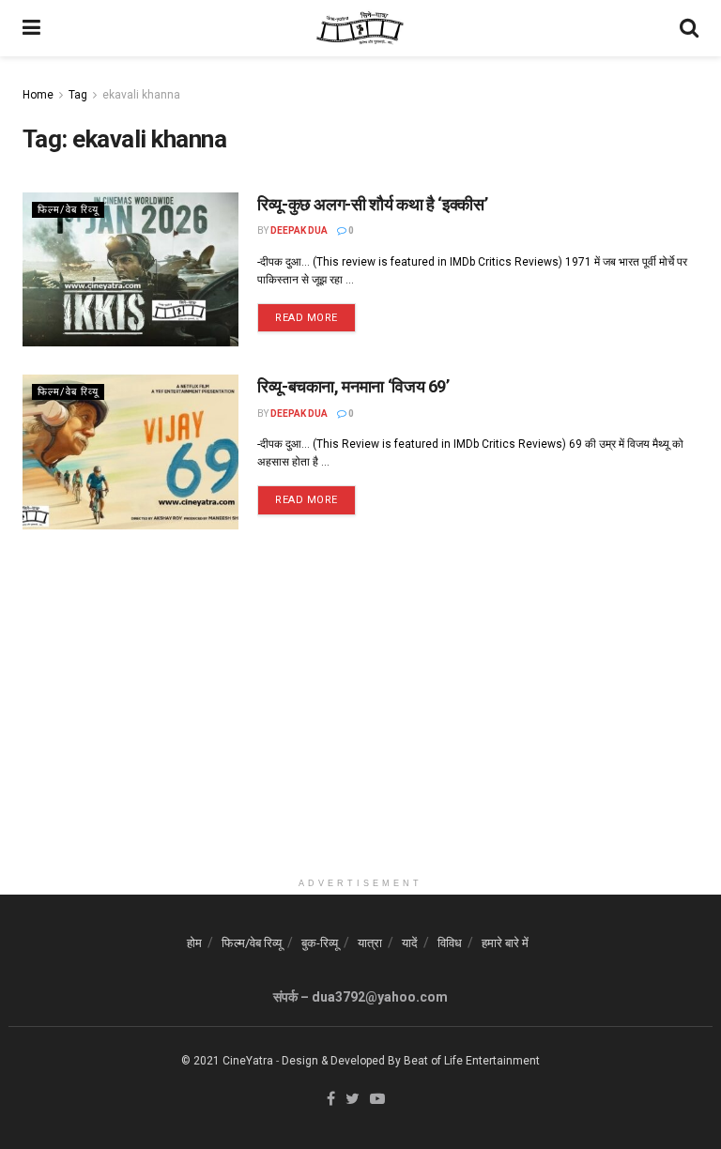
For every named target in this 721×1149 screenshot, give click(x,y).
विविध (449, 943)
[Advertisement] (360, 736)
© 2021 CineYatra (227, 1060)
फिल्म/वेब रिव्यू (68, 210)
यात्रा (370, 943)
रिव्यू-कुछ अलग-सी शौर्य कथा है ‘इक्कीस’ (372, 204)
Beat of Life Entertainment (472, 1060)
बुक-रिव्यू (319, 943)
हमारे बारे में (505, 943)
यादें (410, 943)
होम (194, 943)
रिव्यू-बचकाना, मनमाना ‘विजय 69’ (353, 386)
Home (38, 94)
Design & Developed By (341, 1060)
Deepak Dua (299, 230)
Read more (306, 318)
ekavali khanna (141, 94)
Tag (78, 94)
